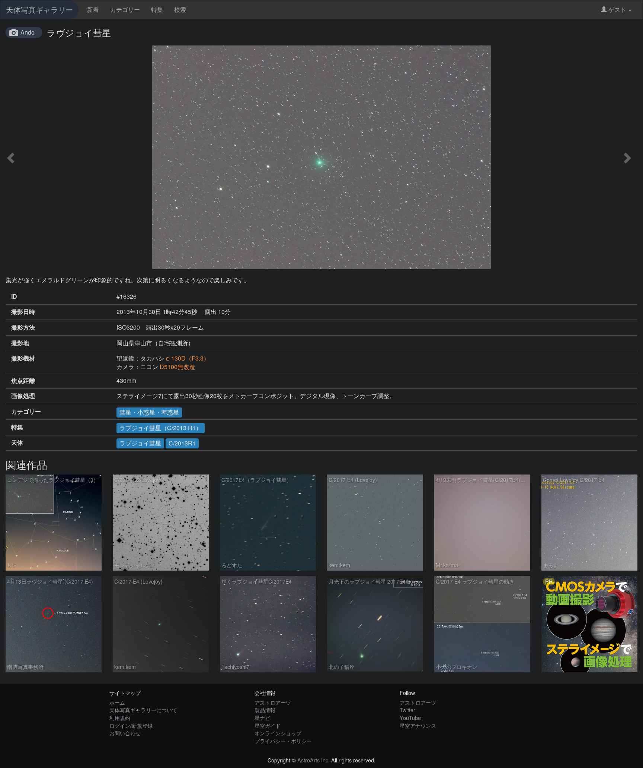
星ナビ (262, 717)
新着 (93, 9)
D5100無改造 (177, 366)
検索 (180, 9)
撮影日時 (23, 312)
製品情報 (265, 710)
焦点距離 (23, 381)
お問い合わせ (125, 733)
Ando (27, 32)
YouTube (410, 717)
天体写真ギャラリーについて (143, 710)
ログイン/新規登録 (131, 725)
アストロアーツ (273, 702)
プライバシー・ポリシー (283, 741)
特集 (157, 9)
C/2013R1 (182, 443)
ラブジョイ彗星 (140, 443)
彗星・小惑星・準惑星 (149, 412)
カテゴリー (125, 9)
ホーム (117, 702)
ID (14, 296)
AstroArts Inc (312, 760)
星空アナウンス (418, 725)
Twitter (407, 710)
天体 (17, 442)
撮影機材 (23, 358)
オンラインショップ (278, 733)
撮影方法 (23, 327)
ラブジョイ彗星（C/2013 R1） (160, 427)
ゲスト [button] (617, 9)
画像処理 (23, 396)
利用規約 (119, 717)
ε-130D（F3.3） (187, 358)
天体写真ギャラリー (39, 9)
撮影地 (20, 343)
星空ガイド (268, 725)
